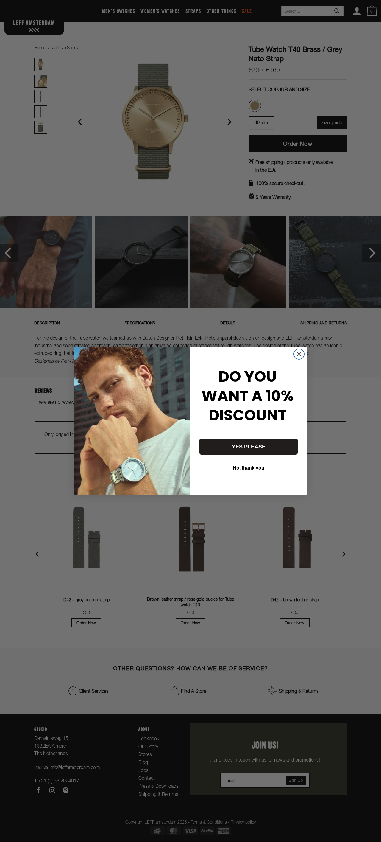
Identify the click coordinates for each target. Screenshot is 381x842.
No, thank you (248, 467)
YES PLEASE (249, 447)
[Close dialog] (299, 354)
